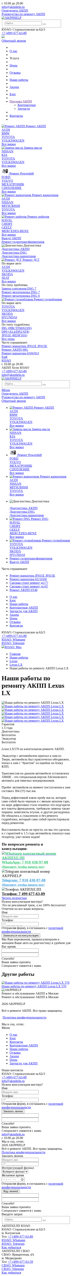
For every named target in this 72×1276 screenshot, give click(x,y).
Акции (14, 87)
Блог (13, 94)
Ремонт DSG (39, 519)
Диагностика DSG (14, 252)
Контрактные (27, 105)
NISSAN (7, 151)
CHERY (7, 224)
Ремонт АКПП (35, 126)
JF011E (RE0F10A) (14, 335)
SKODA (7, 274)
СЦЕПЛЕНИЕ (12, 188)
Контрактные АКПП (24, 607)
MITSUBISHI (11, 206)
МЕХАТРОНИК (13, 184)
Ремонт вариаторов (44, 195)
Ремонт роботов (38, 216)
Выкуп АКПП (11, 238)
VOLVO (7, 180)
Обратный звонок (14, 40)
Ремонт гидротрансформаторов (23, 241)
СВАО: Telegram (13, 1269)
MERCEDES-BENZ (15, 231)
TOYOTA (8, 137)
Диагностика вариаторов (19, 256)
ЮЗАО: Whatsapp (13, 639)
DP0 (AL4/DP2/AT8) (15, 331)
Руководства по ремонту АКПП (23, 14)
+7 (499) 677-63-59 (20, 1261)
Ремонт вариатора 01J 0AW (28, 579)
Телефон (7, 920)
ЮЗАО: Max (13, 647)
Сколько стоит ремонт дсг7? (29, 582)
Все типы (8, 339)
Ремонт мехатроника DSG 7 (21, 292)
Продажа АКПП (21, 101)
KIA (4, 155)
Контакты (16, 115)
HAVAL (7, 220)
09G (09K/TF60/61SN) (17, 328)
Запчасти (24, 108)
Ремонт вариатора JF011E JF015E (24, 346)
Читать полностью (14, 898)
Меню (6, 390)
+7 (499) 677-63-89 (14, 33)
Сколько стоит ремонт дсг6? (29, 586)
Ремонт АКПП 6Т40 (23, 590)
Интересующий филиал (18, 1168)
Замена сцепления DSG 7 (19, 288)
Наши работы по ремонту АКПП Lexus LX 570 (34, 986)
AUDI (6, 129)
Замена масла (32, 147)
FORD (6, 177)
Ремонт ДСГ (31, 259)
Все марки (9, 144)
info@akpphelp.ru (13, 7)
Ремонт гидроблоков (47, 299)
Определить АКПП (15, 10)
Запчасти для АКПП (24, 611)
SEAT (5, 277)
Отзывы (15, 72)
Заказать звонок (13, 1111)
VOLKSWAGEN (13, 140)
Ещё (4, 357)
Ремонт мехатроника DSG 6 (21, 295)
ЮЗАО (6, 360)
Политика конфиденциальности (24, 1017)
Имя (4, 912)
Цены (13, 65)
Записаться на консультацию (21, 935)
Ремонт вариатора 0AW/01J (20, 353)
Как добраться (11, 1247)
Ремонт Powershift (21, 173)
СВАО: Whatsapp (13, 1265)
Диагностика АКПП (16, 249)
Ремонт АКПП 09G (15, 349)
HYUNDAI (9, 317)
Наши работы (19, 79)
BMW (6, 133)
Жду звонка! (10, 1191)
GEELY (7, 227)
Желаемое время (13, 1175)
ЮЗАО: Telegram (13, 643)
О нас (13, 51)
